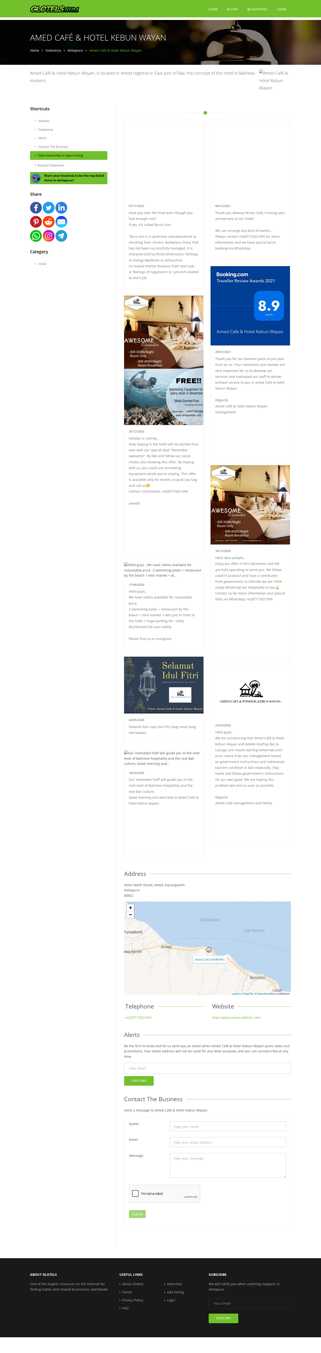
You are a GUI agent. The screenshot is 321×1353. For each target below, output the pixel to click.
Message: (136, 1155)
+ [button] (130, 908)
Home (213, 9)
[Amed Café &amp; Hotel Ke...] (209, 950)
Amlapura (75, 50)
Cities (233, 9)
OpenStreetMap (266, 993)
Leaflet (235, 993)
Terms (127, 1292)
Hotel (42, 264)
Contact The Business (53, 147)
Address (44, 121)
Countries (258, 9)
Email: (134, 1139)
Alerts (42, 138)
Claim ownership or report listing (60, 155)
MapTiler (249, 993)
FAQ (125, 1308)
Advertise (174, 1284)
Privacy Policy (132, 1300)
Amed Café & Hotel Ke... (210, 959)
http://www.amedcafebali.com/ (236, 1017)
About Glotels (132, 1284)
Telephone (45, 129)
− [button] (130, 915)
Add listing (175, 1292)
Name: (134, 1124)
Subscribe (138, 1081)
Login (281, 9)
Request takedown (51, 165)
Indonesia (53, 50)
